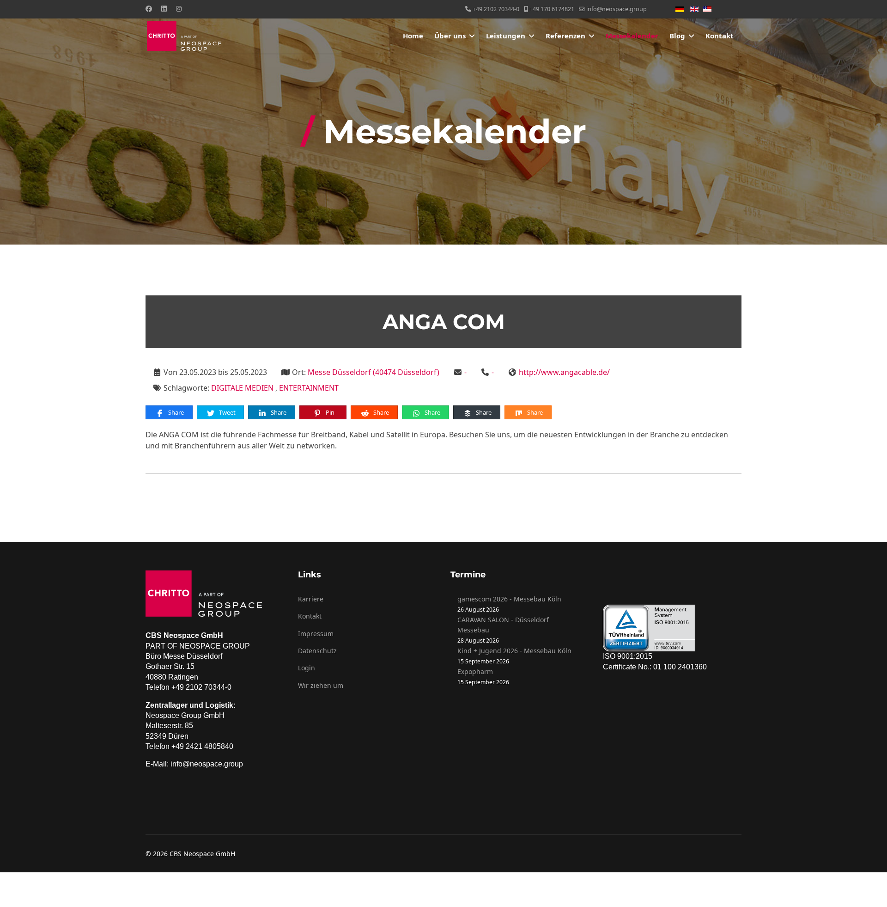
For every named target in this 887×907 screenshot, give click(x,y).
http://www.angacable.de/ (564, 372)
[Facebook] (149, 8)
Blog (677, 35)
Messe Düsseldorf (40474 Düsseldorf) (373, 372)
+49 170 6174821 (551, 9)
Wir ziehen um (320, 685)
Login (306, 667)
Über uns (450, 35)
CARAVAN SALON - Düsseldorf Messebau (503, 624)
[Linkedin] (164, 8)
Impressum (316, 633)
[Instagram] (179, 8)
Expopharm (475, 671)
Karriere (310, 598)
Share (175, 412)
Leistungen (505, 35)
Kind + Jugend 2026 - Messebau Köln (514, 650)
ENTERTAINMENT (309, 388)
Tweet (227, 412)
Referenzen (565, 35)
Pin (329, 412)
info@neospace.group (616, 9)
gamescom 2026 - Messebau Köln (509, 598)
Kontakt (719, 35)
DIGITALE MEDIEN (243, 388)
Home (413, 35)
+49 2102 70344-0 (496, 9)
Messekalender (632, 35)
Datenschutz (317, 650)
